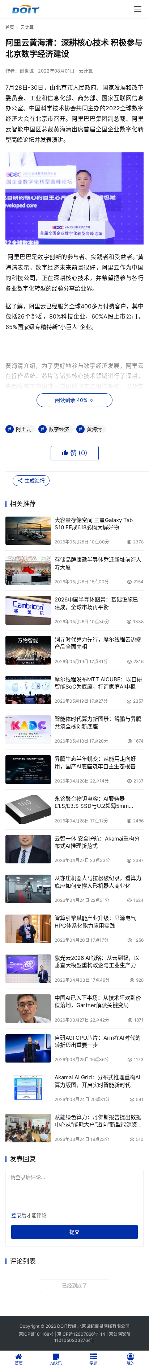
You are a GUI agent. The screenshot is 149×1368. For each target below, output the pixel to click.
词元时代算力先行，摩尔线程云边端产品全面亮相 (98, 643)
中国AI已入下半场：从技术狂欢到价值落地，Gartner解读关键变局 (98, 1001)
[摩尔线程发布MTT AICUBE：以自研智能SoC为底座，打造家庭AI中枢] (28, 690)
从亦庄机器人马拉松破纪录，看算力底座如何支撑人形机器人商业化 (98, 882)
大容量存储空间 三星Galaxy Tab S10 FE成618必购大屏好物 (94, 524)
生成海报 (34, 480)
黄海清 (94, 429)
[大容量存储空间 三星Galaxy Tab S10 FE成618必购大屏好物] (28, 531)
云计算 (86, 71)
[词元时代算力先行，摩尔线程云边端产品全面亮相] (28, 650)
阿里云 (23, 429)
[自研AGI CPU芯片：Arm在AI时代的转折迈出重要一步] (28, 1048)
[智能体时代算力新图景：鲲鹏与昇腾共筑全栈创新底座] (28, 729)
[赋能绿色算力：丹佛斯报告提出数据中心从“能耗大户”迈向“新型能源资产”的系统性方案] (28, 1128)
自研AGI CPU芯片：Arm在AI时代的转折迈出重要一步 (98, 1041)
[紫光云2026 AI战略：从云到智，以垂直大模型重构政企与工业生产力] (28, 968)
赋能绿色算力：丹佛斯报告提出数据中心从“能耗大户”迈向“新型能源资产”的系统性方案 (98, 1121)
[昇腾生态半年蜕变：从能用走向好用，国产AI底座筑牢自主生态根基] (28, 769)
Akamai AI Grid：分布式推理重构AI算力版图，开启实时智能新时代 (97, 1081)
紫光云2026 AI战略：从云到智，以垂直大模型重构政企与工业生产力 (97, 961)
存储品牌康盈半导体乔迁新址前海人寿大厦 (98, 563)
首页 (9, 27)
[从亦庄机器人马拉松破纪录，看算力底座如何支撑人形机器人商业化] (28, 889)
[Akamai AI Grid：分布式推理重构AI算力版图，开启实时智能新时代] (28, 1088)
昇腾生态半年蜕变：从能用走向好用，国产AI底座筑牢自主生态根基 (95, 762)
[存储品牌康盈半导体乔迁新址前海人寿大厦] (28, 570)
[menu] (137, 9)
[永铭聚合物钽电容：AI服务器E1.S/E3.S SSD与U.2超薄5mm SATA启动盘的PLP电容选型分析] (28, 809)
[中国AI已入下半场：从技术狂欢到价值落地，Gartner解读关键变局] (28, 1008)
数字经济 (59, 429)
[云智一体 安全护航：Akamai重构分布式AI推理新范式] (28, 849)
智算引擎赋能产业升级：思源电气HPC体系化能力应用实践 (95, 922)
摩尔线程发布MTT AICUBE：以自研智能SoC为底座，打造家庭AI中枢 (98, 683)
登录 (16, 1215)
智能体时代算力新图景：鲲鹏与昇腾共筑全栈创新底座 (98, 722)
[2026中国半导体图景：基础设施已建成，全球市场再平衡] (28, 610)
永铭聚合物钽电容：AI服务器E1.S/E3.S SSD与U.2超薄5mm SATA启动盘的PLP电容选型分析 (94, 802)
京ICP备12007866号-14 (81, 1334)
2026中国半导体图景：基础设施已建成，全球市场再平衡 (96, 603)
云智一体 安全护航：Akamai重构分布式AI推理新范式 (97, 842)
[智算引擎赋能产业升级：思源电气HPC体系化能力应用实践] (28, 929)
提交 (74, 1232)
